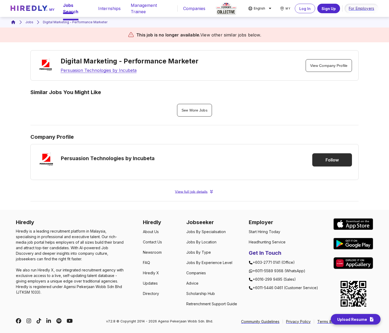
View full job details (191, 191)
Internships (109, 8)
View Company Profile (328, 65)
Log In (305, 8)
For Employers (361, 8)
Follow (332, 160)
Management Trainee (144, 8)
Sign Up (329, 8)
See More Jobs (194, 110)
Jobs (29, 22)
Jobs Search (70, 8)
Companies (194, 8)
